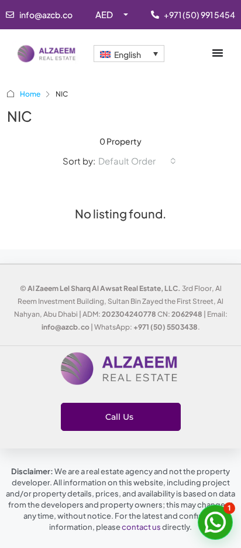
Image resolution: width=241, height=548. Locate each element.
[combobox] (137, 161)
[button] (215, 522)
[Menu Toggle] (217, 53)
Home (30, 94)
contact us (141, 527)
